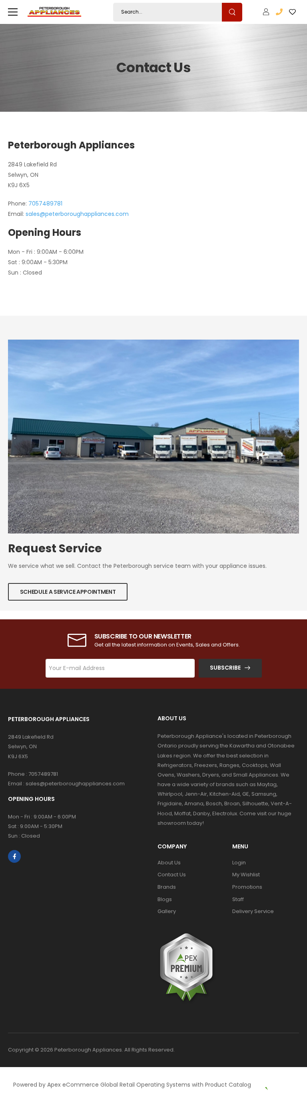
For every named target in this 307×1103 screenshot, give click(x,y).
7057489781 (45, 204)
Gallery (166, 911)
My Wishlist (246, 874)
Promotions (247, 887)
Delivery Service (253, 911)
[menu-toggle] (13, 12)
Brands (166, 887)
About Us (169, 862)
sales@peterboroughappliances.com (77, 214)
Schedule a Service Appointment (68, 592)
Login (239, 862)
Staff (238, 899)
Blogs (164, 899)
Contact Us (171, 874)
